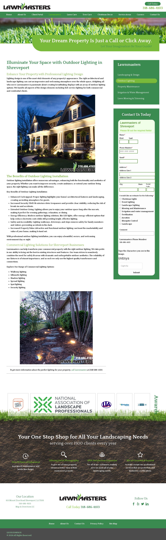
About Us (22, 15)
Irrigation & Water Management (133, 92)
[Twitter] (142, 504)
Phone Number (125, 148)
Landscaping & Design (129, 75)
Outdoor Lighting (126, 81)
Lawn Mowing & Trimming (131, 98)
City (121, 184)
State (140, 184)
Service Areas (125, 15)
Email (122, 158)
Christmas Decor (105, 15)
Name (122, 135)
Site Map (113, 524)
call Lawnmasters (79, 370)
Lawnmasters (55, 15)
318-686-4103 (153, 8)
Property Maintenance (129, 86)
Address (123, 167)
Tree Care (87, 15)
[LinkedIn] (147, 504)
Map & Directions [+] (25, 507)
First (121, 138)
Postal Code (148, 185)
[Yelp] (138, 504)
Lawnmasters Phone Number (133, 239)
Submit (136, 272)
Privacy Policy (96, 524)
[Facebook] (133, 504)
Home (9, 15)
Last (131, 138)
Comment (123, 230)
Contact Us (155, 15)
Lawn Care (72, 15)
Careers (140, 15)
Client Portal (37, 15)
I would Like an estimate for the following (136, 196)
